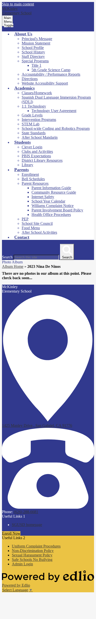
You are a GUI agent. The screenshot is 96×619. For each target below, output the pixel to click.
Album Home (12, 266)
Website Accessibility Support (45, 83)
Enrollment (30, 174)
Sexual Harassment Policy (32, 555)
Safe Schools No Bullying (32, 559)
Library (27, 165)
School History (33, 52)
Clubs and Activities (37, 151)
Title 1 (36, 65)
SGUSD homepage (27, 525)
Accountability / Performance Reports (51, 74)
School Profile (33, 48)
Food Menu (31, 228)
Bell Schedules (33, 179)
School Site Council (37, 223)
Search (7, 257)
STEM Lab (30, 124)
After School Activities (39, 232)
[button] (23, 33)
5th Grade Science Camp (51, 70)
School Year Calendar (48, 201)
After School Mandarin (40, 137)
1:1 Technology (34, 106)
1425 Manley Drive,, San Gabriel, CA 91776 (37, 425)
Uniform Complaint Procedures (36, 546)
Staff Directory (33, 56)
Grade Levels (32, 115)
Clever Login (32, 147)
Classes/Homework (37, 93)
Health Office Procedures (51, 214)
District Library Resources (42, 160)
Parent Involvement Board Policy (57, 210)
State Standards (34, 133)
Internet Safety (43, 197)
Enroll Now (11, 533)
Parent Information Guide (51, 188)
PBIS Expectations (36, 156)
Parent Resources (35, 183)
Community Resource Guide (54, 192)
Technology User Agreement (54, 111)
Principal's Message (37, 39)
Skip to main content (18, 4)
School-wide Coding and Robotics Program (56, 128)
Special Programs (35, 61)
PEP (25, 219)
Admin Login (22, 564)
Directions (30, 79)
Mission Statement (36, 43)
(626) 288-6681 (26, 512)
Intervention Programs (39, 119)
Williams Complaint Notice (53, 206)
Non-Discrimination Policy (33, 551)
